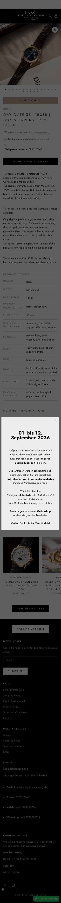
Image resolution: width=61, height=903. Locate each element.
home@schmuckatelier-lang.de (24, 503)
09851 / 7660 (46, 495)
